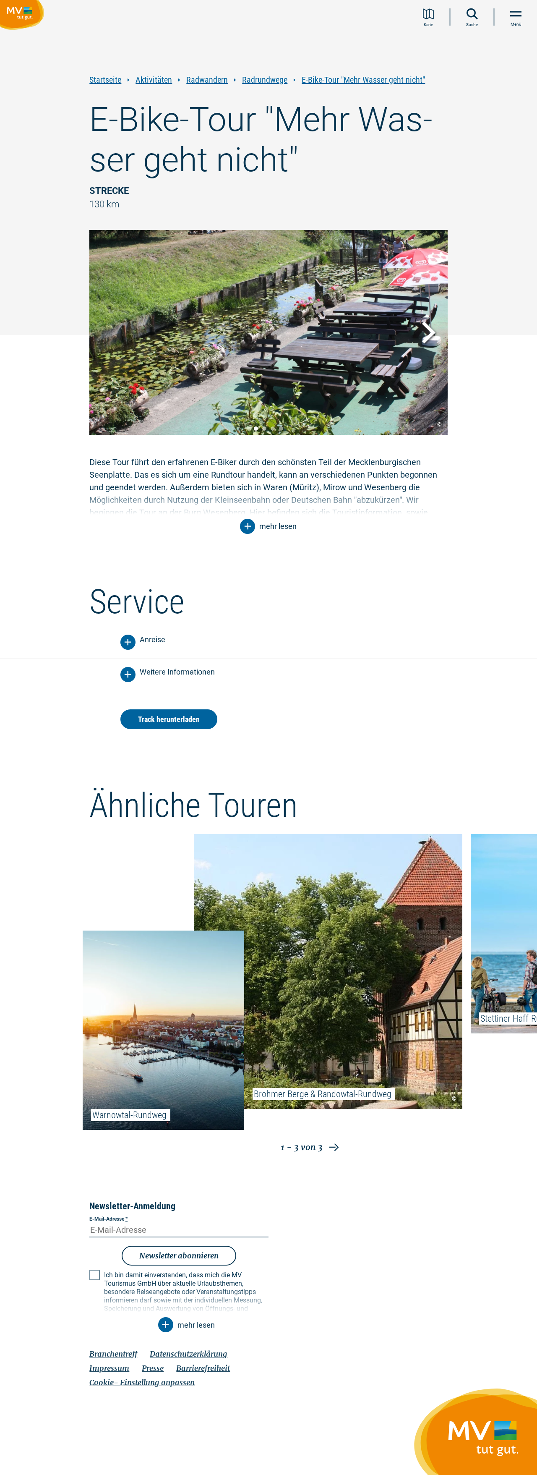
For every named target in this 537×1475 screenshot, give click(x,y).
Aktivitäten (154, 80)
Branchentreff (113, 1354)
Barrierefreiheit (203, 1368)
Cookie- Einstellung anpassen (142, 1382)
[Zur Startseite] (23, 16)
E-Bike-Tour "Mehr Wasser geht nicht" (363, 80)
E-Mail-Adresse (108, 1219)
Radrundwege (264, 80)
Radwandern (207, 80)
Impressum (109, 1368)
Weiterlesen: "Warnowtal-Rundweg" (163, 1030)
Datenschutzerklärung (188, 1354)
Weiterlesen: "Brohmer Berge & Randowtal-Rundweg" (328, 971)
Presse (153, 1368)
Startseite (105, 80)
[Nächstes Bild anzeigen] (426, 332)
